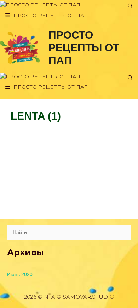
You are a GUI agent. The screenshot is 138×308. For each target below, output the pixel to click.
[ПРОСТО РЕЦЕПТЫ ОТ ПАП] (40, 4)
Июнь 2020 (20, 274)
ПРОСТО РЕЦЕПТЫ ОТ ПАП (83, 47)
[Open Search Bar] (130, 6)
